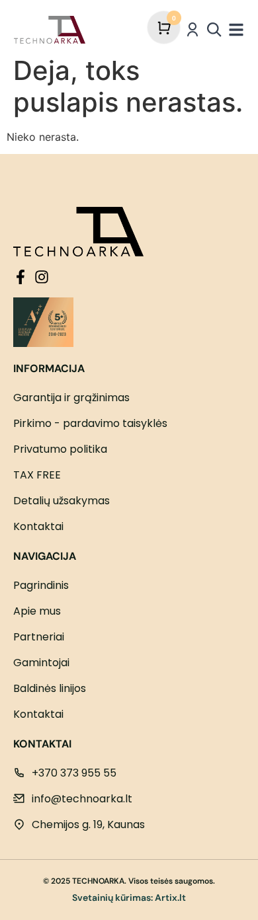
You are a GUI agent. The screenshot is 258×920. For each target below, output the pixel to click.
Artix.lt (170, 897)
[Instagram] (41, 277)
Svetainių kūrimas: (112, 897)
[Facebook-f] (20, 277)
